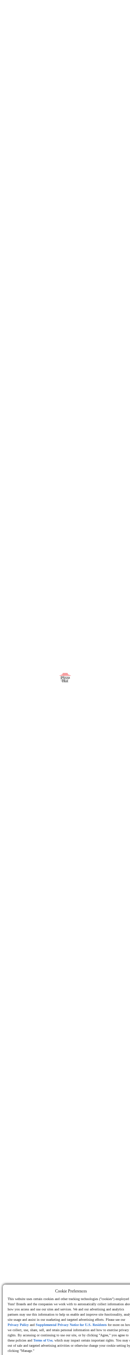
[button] (35, 12)
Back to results (34, 45)
